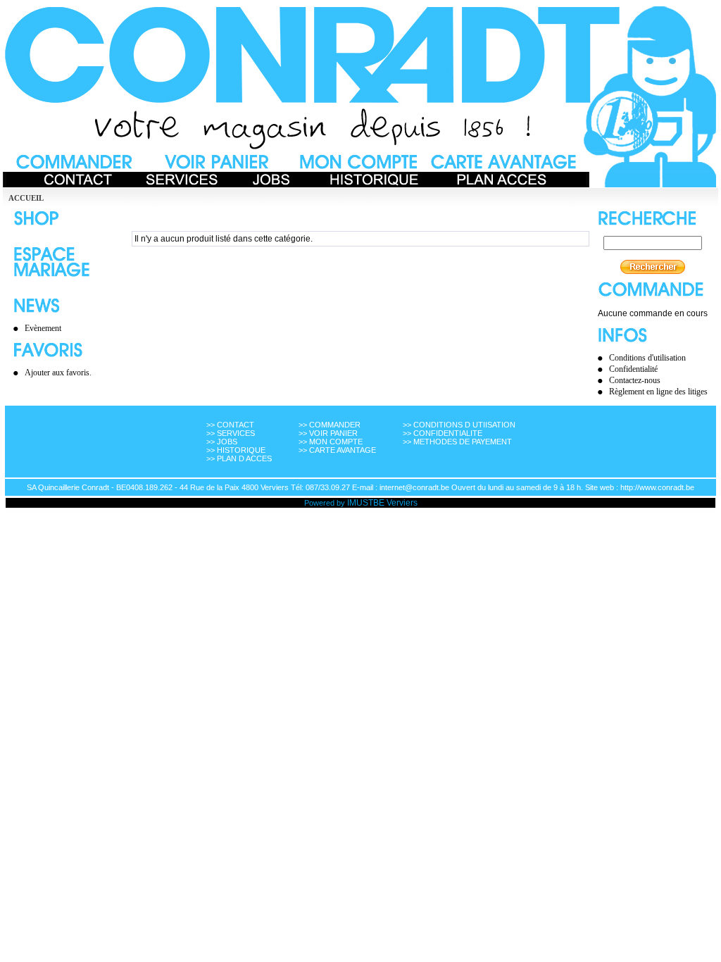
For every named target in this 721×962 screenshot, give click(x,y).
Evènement (43, 328)
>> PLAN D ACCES (239, 458)
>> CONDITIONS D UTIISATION (459, 424)
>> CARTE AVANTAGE (337, 450)
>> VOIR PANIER (328, 433)
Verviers (402, 503)
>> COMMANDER (329, 424)
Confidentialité (633, 369)
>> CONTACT (230, 424)
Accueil (26, 198)
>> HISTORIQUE (235, 450)
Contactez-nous (634, 380)
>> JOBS (221, 441)
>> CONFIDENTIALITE (442, 433)
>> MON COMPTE (331, 441)
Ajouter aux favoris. (58, 372)
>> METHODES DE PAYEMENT (457, 441)
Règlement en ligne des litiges (658, 391)
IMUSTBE (365, 503)
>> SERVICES (230, 433)
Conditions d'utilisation (647, 358)
